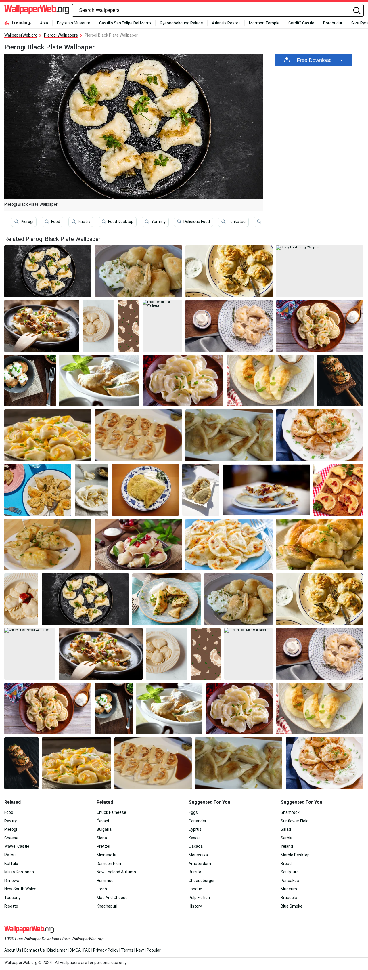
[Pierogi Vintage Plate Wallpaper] (145, 490)
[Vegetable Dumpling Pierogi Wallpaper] (200, 490)
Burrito (195, 872)
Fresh (102, 889)
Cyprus (195, 829)
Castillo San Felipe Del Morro (125, 23)
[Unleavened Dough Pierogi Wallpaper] (99, 326)
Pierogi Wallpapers (61, 35)
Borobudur (332, 23)
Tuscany (12, 897)
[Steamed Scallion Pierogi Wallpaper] (41, 326)
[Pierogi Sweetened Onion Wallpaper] (91, 490)
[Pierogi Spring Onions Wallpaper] (30, 380)
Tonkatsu (237, 221)
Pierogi (27, 221)
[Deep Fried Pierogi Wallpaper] (340, 380)
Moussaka (198, 855)
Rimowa (11, 880)
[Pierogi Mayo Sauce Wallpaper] (138, 271)
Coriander (197, 821)
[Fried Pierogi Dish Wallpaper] (162, 326)
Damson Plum (109, 863)
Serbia (286, 838)
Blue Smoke (291, 906)
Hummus (105, 880)
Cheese (11, 838)
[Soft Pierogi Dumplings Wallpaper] (183, 380)
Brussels (289, 897)
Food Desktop (120, 221)
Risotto (11, 906)
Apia (44, 23)
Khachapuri (107, 906)
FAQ (87, 950)
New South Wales (20, 889)
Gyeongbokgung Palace (181, 23)
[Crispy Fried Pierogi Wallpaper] (319, 271)
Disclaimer (57, 950)
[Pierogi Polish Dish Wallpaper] (47, 544)
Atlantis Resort (226, 23)
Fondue (195, 889)
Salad (286, 829)
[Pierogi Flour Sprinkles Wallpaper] (99, 380)
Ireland (287, 846)
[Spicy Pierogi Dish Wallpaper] (338, 490)
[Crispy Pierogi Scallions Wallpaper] (319, 544)
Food (55, 221)
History (195, 906)
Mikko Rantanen (19, 872)
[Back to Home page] (36, 10)
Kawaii (194, 838)
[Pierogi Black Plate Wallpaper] (85, 599)
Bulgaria (104, 829)
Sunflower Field (294, 821)
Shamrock (290, 812)
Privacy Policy (105, 950)
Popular (154, 950)
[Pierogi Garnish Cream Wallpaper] (319, 435)
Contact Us (34, 950)
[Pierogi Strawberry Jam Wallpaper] (21, 599)
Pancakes (290, 880)
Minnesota (106, 855)
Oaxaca (196, 846)
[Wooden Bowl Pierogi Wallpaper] (319, 326)
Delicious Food (196, 221)
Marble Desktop (295, 855)
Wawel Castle (16, 846)
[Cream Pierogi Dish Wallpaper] (166, 599)
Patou (10, 855)
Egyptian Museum (73, 23)
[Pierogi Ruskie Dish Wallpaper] (266, 490)
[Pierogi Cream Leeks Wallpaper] (270, 380)
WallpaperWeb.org (20, 35)
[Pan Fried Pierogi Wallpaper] (37, 490)
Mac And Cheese (112, 897)
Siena (102, 838)
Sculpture (290, 872)
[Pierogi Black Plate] (47, 271)
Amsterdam (200, 863)
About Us (12, 950)
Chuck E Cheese (111, 812)
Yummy (158, 221)
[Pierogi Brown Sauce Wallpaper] (138, 435)
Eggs (193, 812)
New (140, 950)
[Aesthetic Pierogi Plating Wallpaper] (229, 326)
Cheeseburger (202, 880)
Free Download (314, 60)
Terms (127, 950)
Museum (289, 889)
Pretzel (103, 846)
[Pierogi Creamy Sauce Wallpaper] (229, 271)
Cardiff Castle (301, 23)
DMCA (75, 950)
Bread (286, 863)
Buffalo (11, 863)
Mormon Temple (264, 23)
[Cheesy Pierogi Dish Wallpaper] (47, 435)
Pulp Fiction (199, 897)
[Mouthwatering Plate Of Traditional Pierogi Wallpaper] (128, 326)
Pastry (84, 221)
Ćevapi (103, 821)
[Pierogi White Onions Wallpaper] (229, 435)
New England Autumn (116, 872)
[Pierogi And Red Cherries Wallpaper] (138, 544)
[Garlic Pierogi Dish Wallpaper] (229, 544)
